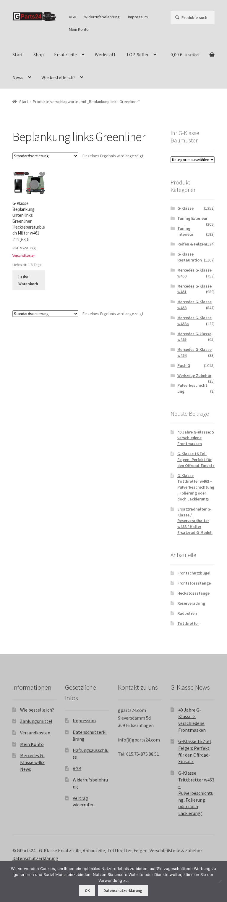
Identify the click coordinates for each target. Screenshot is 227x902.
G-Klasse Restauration (189, 257)
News (17, 77)
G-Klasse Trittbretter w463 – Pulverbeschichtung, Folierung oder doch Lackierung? (195, 487)
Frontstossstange (194, 583)
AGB (72, 17)
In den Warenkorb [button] (28, 280)
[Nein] (220, 882)
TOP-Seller (137, 54)
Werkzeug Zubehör (194, 375)
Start (17, 54)
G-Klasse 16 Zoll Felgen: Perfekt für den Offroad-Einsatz (196, 459)
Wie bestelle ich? (58, 77)
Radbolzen (187, 613)
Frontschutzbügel (193, 573)
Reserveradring (191, 603)
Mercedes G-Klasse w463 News (32, 762)
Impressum (138, 17)
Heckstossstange (193, 593)
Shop (38, 54)
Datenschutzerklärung (35, 858)
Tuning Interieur (185, 231)
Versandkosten (23, 255)
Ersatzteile (65, 54)
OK (87, 890)
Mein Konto (79, 29)
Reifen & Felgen (191, 244)
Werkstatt (105, 54)
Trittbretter (188, 623)
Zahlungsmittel (36, 721)
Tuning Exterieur (192, 218)
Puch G (183, 365)
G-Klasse (185, 208)
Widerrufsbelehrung (102, 17)
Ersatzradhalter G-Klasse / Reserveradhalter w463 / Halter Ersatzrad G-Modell (195, 520)
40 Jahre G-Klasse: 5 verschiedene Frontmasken (195, 438)
